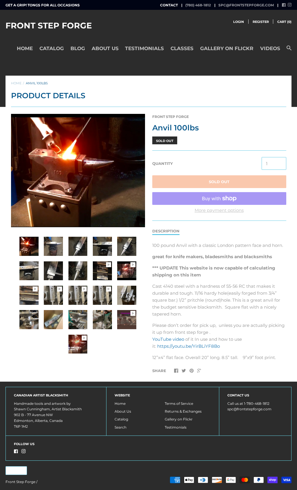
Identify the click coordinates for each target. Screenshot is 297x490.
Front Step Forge (49, 25)
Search (120, 427)
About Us (105, 48)
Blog (77, 48)
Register (261, 22)
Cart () (284, 22)
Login (238, 22)
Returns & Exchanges (183, 411)
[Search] (289, 51)
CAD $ (13, 471)
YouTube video (168, 339)
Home (25, 48)
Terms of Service (179, 403)
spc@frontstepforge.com (246, 5)
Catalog (51, 48)
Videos (270, 48)
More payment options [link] (219, 210)
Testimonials (144, 48)
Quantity (162, 163)
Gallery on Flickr (226, 48)
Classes (182, 48)
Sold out (219, 181)
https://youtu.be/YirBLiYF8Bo (188, 346)
